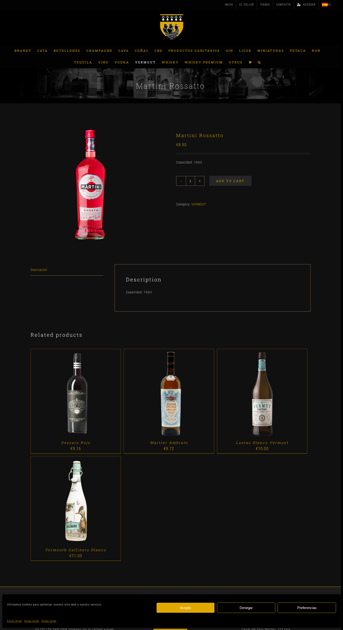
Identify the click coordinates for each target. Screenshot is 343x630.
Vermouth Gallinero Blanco (75, 549)
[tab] (67, 270)
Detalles (89, 394)
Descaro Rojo (75, 442)
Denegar (246, 608)
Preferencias (307, 608)
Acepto (185, 608)
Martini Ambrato (169, 442)
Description (39, 270)
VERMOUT (198, 204)
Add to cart (230, 181)
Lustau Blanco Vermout (262, 442)
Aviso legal (14, 621)
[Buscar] (259, 62)
